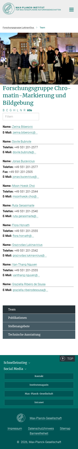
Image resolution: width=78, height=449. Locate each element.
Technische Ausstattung (24, 334)
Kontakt (39, 376)
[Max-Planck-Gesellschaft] (23, 418)
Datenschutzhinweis (41, 428)
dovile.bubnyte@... (24, 152)
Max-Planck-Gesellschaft (39, 393)
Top (70, 359)
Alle (29, 110)
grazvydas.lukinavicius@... (30, 255)
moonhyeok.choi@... (26, 196)
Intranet (39, 402)
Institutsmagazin (39, 384)
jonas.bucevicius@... (26, 176)
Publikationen (17, 318)
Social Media (14, 369)
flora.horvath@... (23, 236)
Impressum (15, 428)
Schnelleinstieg (16, 362)
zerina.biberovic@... (25, 132)
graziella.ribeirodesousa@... (30, 290)
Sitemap (65, 428)
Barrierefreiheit (39, 433)
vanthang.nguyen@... (26, 275)
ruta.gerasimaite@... (25, 216)
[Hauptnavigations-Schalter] (71, 9)
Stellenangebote (19, 326)
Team (12, 309)
